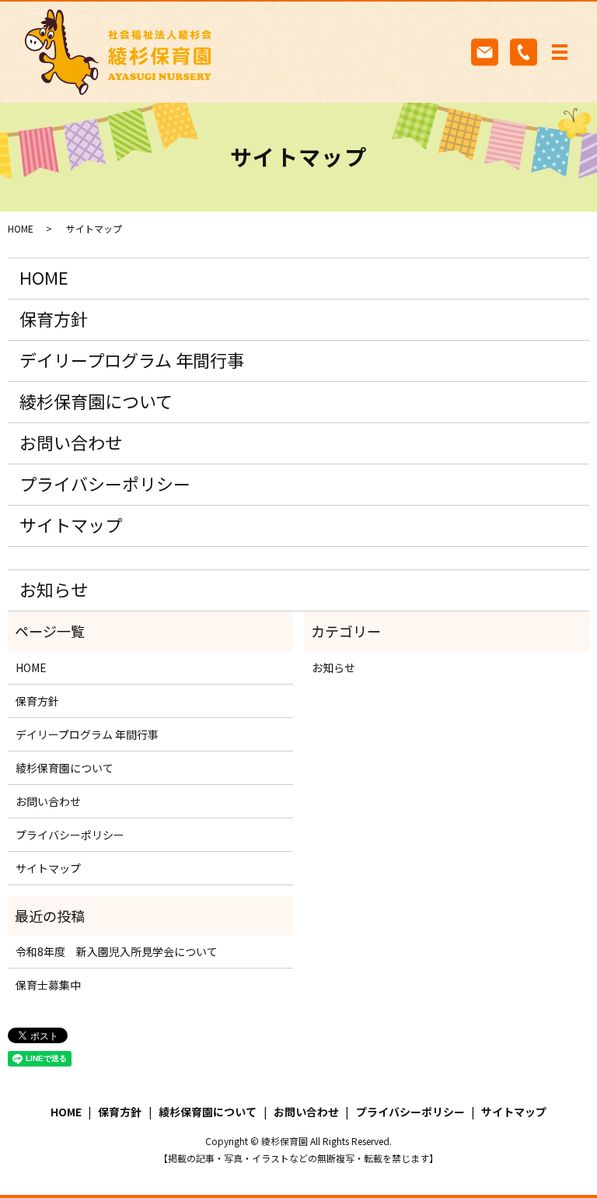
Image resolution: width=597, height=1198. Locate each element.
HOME (20, 228)
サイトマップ (70, 524)
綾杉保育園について (96, 400)
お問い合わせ (70, 441)
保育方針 (53, 318)
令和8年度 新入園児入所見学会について (117, 951)
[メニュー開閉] (559, 52)
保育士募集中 (48, 985)
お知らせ (53, 588)
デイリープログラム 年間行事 (131, 359)
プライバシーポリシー (104, 483)
